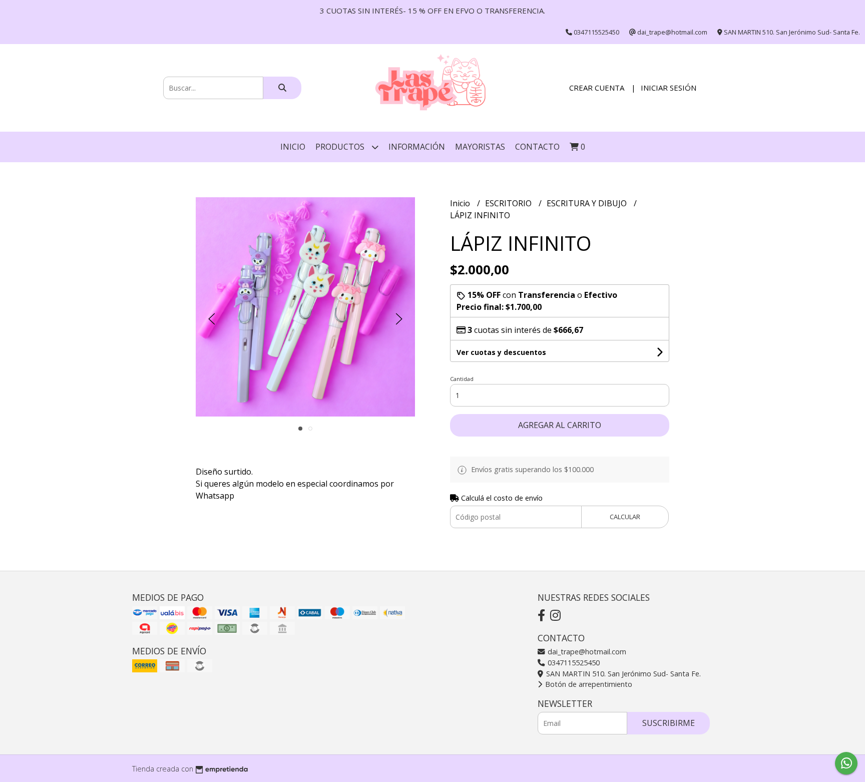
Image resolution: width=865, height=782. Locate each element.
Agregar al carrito (559, 425)
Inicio (292, 146)
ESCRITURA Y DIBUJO (588, 203)
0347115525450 (573, 662)
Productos (340, 146)
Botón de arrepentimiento (587, 684)
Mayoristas (480, 146)
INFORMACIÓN (416, 146)
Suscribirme (668, 722)
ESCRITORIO (509, 203)
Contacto (537, 146)
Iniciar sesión (668, 88)
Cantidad (462, 378)
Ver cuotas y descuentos (501, 352)
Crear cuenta (596, 88)
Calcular (625, 516)
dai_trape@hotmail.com (586, 651)
